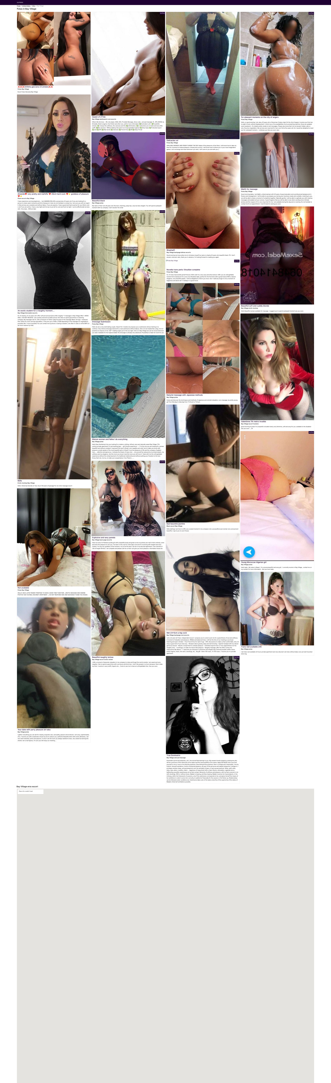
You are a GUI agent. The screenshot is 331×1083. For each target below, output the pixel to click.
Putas (18, 6)
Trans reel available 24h (251, 647)
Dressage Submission (101, 322)
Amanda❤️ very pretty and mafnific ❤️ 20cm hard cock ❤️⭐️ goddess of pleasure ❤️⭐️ (53, 195)
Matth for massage (249, 189)
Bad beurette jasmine (176, 524)
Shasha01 (171, 250)
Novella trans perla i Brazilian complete (183, 270)
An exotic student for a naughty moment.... (36, 311)
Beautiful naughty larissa (102, 657)
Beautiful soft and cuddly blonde (255, 306)
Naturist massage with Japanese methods (185, 395)
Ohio (33, 6)
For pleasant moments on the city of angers (260, 117)
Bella (20, 481)
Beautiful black (98, 201)
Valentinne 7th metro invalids (253, 421)
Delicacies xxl (172, 140)
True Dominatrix (173, 755)
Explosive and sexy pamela (103, 537)
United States (26, 6)
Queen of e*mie (99, 117)
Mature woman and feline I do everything (109, 439)
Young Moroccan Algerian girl (253, 562)
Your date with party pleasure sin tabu (34, 730)
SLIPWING (20, 2)
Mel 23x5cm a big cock (177, 633)
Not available (23, 588)
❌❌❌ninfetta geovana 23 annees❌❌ (35, 87)
